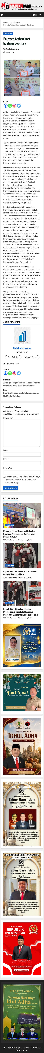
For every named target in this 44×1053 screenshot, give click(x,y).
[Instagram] (14, 106)
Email (6, 459)
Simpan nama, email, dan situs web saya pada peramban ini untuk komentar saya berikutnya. (23, 480)
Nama (6, 450)
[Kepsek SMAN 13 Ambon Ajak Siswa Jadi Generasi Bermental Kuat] (22, 555)
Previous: (21, 382)
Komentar (8, 418)
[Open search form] (40, 14)
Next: (21, 393)
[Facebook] (6, 106)
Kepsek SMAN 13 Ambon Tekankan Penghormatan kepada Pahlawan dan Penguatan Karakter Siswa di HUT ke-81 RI (20, 611)
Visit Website (13, 357)
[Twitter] (19, 106)
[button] (2, 15)
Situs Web (7, 468)
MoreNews (36, 1047)
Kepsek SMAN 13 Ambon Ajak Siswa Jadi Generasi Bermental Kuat (19, 573)
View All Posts (31, 357)
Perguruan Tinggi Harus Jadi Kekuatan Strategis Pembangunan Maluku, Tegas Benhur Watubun (19, 534)
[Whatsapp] (10, 106)
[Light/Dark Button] (35, 15)
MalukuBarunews (12, 49)
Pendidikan (8, 34)
